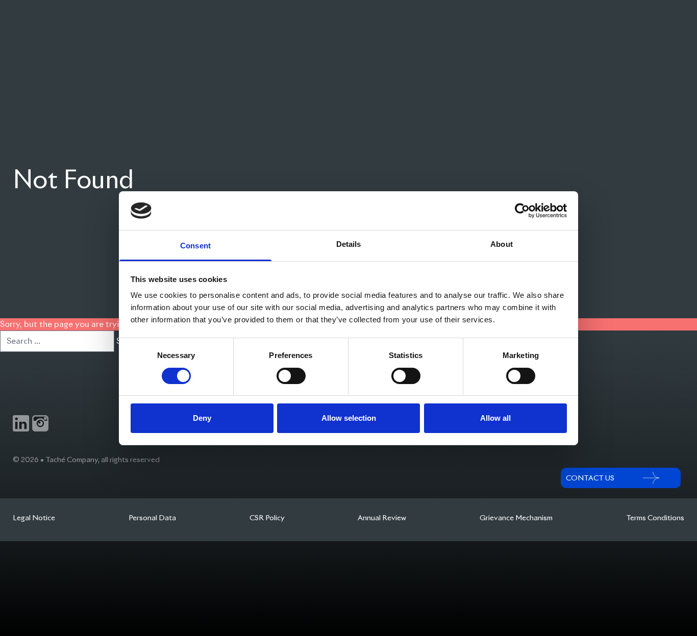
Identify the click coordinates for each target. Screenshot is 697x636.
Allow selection (348, 418)
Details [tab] (348, 244)
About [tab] (501, 244)
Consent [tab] (195, 245)
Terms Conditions (655, 517)
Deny (202, 418)
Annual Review (382, 517)
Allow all (495, 418)
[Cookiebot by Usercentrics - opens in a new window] (522, 210)
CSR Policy (267, 517)
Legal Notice (34, 517)
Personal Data (152, 517)
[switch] (291, 376)
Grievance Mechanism (516, 517)
